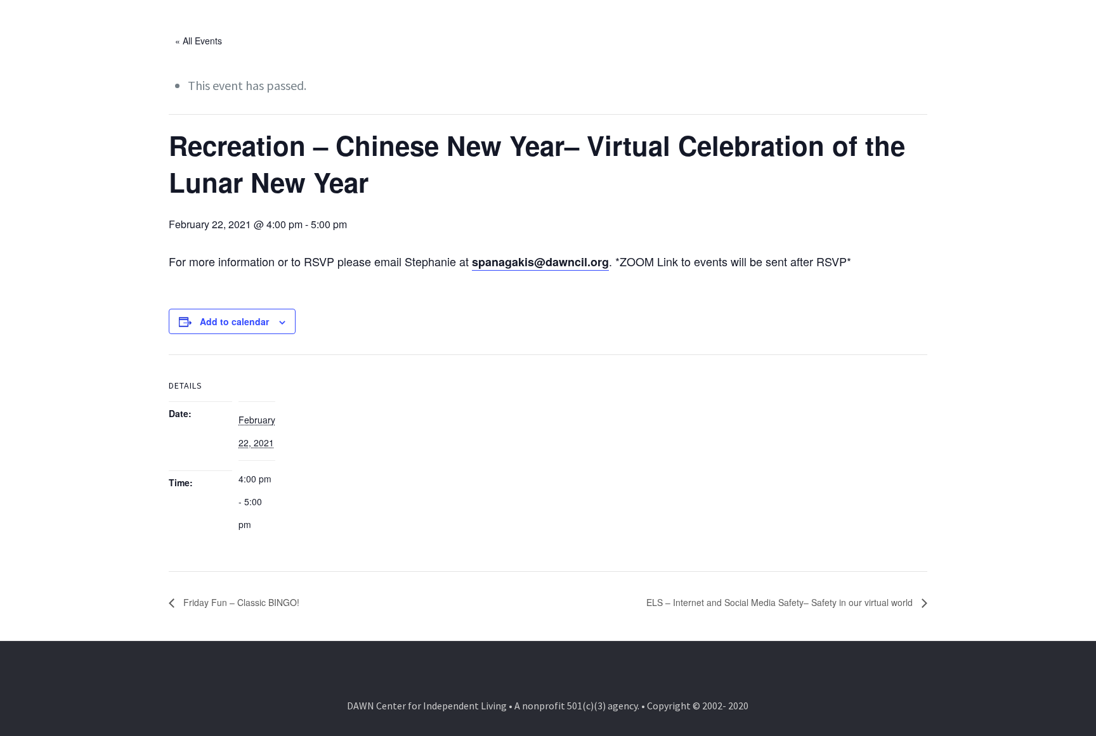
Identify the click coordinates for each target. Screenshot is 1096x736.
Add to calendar (234, 321)
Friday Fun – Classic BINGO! (240, 602)
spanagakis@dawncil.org (540, 262)
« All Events (198, 40)
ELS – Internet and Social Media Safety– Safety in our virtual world (780, 602)
